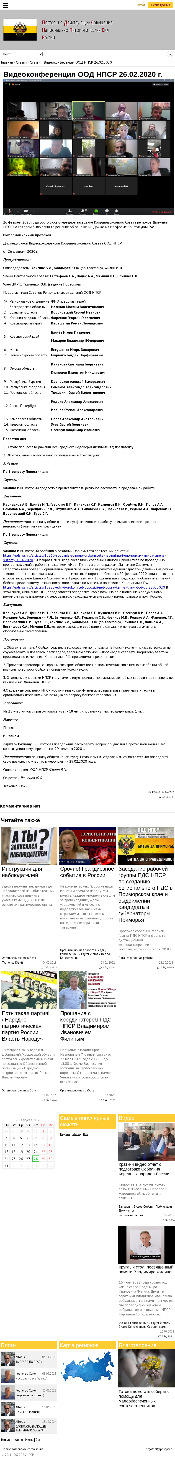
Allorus (20, 1357)
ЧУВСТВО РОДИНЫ (28, 1412)
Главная (7, 62)
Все (85, 1134)
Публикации (164, 1207)
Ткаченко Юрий (15, 786)
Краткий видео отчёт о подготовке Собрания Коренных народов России (144, 1169)
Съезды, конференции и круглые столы (83, 952)
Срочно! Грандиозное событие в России (87, 872)
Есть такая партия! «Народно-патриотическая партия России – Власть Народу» (26, 1026)
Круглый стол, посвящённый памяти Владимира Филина (146, 1269)
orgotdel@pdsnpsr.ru (159, 1449)
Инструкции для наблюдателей (22, 872)
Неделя (18, 1440)
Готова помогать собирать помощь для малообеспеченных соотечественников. (144, 1398)
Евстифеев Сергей (131, 1215)
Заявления (126, 1207)
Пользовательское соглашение (22, 1449)
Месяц (76, 1134)
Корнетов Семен (26, 1374)
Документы (126, 1210)
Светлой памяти (157, 1327)
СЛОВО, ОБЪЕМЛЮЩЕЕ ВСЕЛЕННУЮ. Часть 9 (30, 1428)
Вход (141, 5)
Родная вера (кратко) (29, 1395)
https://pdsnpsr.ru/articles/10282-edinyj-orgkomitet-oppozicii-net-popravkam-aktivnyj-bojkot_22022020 (84, 587)
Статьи (21, 62)
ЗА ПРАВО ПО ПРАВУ (28, 1362)
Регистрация (160, 5)
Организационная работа (19, 958)
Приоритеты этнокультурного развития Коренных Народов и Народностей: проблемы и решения (143, 1191)
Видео (105, 954)
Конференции (69, 958)
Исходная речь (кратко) (31, 1378)
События (149, 1207)
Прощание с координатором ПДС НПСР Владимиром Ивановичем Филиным (85, 1026)
